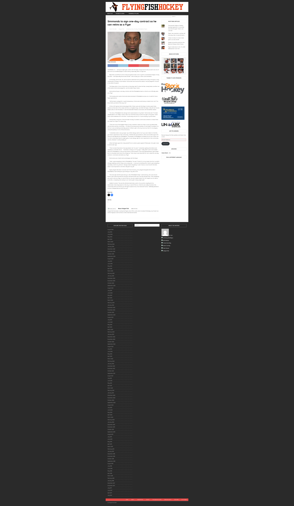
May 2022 (110, 353)
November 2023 (111, 310)
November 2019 (111, 427)
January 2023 (111, 334)
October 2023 (111, 312)
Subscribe (165, 143)
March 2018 (110, 475)
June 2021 (110, 380)
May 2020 (110, 412)
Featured (176, 499)
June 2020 (110, 410)
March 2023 (110, 329)
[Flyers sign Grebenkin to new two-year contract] (167, 60)
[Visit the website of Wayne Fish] (108, 215)
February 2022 (111, 361)
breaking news (130, 29)
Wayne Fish (121, 29)
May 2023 (110, 324)
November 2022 (111, 339)
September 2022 (111, 344)
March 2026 (110, 241)
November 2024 (111, 280)
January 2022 (111, 363)
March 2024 (110, 300)
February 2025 (111, 273)
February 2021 (111, 390)
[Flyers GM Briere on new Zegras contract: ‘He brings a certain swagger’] (174, 65)
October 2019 (111, 429)
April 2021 (110, 385)
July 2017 (110, 488)
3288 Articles (134, 208)
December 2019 (111, 424)
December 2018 (111, 453)
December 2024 (111, 278)
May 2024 (110, 295)
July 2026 (110, 232)
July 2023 (110, 319)
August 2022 (110, 346)
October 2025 (111, 253)
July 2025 (110, 261)
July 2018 (110, 466)
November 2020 (111, 397)
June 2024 (110, 292)
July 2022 (110, 349)
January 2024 (111, 305)
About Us (110, 13)
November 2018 (111, 456)
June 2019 (110, 439)
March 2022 (110, 358)
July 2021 (110, 378)
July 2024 (110, 290)
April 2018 (110, 473)
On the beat (184, 499)
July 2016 (110, 495)
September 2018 (111, 461)
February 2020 (111, 419)
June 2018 (110, 468)
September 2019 (111, 431)
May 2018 (110, 470)
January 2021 (111, 392)
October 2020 (111, 400)
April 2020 (110, 414)
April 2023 (110, 327)
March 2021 (110, 388)
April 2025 (110, 268)
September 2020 (111, 402)
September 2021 (111, 373)
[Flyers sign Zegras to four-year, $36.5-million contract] (180, 65)
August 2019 (110, 434)
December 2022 (111, 336)
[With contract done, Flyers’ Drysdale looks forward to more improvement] (174, 60)
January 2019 (111, 451)
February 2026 (111, 244)
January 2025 (111, 275)
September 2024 (111, 285)
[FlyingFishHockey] (147, 11)
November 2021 (111, 368)
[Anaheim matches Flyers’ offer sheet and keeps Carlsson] (180, 71)
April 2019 (110, 444)
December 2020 (111, 395)
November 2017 (111, 485)
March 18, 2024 (112, 29)
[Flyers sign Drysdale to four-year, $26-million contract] (180, 60)
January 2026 (111, 246)
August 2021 (110, 375)
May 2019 (110, 441)
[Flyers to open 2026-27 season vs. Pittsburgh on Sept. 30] (167, 71)
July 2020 (110, 407)
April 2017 (110, 492)
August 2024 (110, 288)
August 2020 (110, 405)
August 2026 (110, 229)
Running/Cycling (134, 13)
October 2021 (111, 370)
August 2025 (110, 258)
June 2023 (110, 322)
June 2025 (110, 263)
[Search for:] (178, 16)
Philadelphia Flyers (142, 29)
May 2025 (110, 266)
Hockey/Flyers (120, 13)
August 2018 (110, 463)
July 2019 (110, 436)
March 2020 (110, 417)
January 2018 (111, 480)
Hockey (136, 29)
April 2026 (110, 239)
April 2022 (110, 356)
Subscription (140, 499)
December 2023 (111, 307)
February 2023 (111, 331)
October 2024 (111, 283)
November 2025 (111, 251)
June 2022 (110, 351)
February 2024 (111, 302)
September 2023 (111, 314)
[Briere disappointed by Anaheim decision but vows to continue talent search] (174, 71)
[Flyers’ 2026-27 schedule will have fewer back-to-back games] (167, 65)
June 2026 (110, 234)
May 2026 (110, 236)
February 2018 (111, 478)
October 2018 (111, 458)
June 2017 (110, 490)
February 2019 (111, 449)
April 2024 (110, 297)
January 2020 (111, 422)
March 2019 (110, 446)
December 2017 (111, 483)
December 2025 (111, 249)
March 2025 (110, 270)
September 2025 (111, 256)
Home (127, 499)
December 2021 (111, 366)
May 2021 (110, 383)
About (132, 499)
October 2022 (111, 341)
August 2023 (110, 317)
